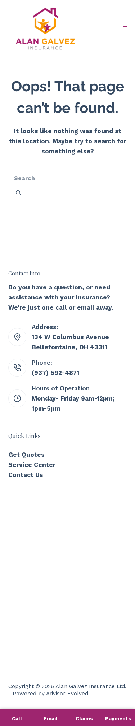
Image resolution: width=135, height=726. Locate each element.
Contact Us (25, 474)
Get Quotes (26, 454)
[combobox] (63, 178)
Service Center (31, 464)
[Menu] (124, 29)
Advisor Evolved (67, 693)
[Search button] (18, 192)
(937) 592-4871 (55, 372)
